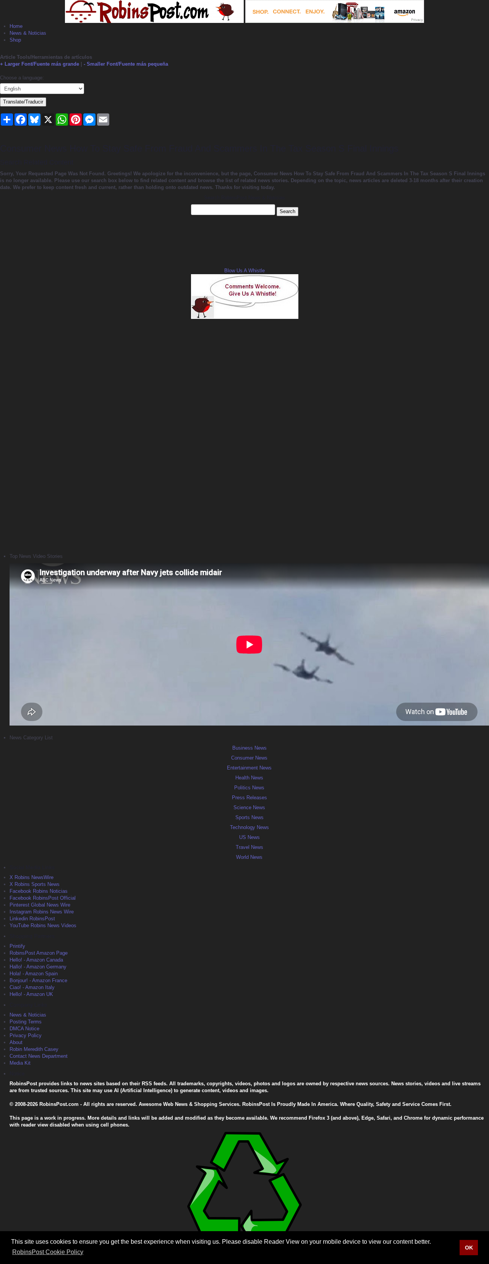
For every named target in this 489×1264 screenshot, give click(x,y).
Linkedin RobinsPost (32, 918)
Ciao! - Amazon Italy (32, 987)
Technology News (249, 827)
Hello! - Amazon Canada (36, 960)
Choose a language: (22, 78)
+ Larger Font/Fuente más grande (39, 64)
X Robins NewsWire (31, 877)
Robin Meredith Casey (34, 1049)
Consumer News (249, 758)
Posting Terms (26, 1022)
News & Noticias (28, 33)
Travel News (249, 847)
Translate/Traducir (23, 102)
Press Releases (249, 797)
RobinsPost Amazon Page (39, 953)
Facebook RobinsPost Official (43, 898)
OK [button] (469, 1248)
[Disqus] (244, 434)
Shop (15, 40)
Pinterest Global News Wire (40, 905)
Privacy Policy (26, 1035)
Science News (249, 807)
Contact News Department (39, 1056)
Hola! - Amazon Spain (34, 973)
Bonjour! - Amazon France (38, 980)
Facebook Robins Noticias (39, 891)
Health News (249, 778)
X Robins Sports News (35, 884)
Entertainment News (249, 768)
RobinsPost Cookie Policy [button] (47, 1252)
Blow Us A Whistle (244, 270)
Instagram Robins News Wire (42, 912)
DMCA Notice (24, 1028)
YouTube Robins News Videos (43, 925)
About (16, 1042)
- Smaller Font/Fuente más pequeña (126, 64)
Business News (249, 748)
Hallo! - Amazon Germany (38, 967)
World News (249, 857)
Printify (17, 946)
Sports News (249, 817)
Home (16, 26)
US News (249, 837)
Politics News (249, 787)
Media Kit (20, 1063)
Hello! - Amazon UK (31, 994)
